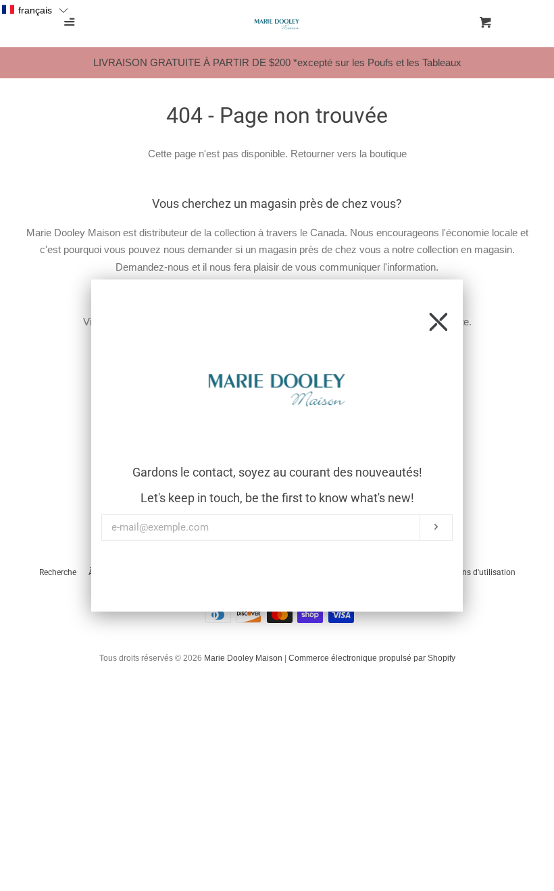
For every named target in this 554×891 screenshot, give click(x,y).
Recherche (57, 572)
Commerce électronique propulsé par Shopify (371, 658)
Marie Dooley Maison (243, 658)
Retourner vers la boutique (349, 153)
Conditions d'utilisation (473, 572)
